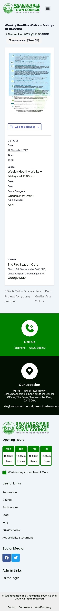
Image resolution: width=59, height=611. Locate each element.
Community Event (21, 196)
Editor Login (10, 578)
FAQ (5, 522)
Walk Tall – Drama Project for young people (19, 296)
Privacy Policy (11, 530)
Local (5, 515)
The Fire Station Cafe (23, 264)
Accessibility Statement (17, 538)
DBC (11, 205)
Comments (25, 607)
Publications (10, 507)
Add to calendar (25, 127)
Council (7, 500)
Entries (12, 607)
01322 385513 (37, 348)
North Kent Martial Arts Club (43, 296)
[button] (47, 8)
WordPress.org (43, 607)
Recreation (9, 492)
